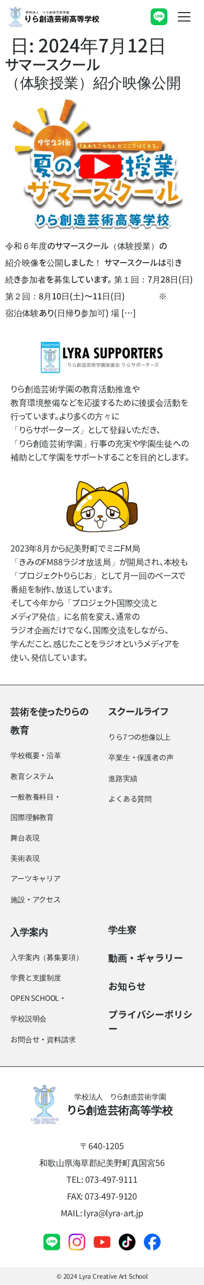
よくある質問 (130, 798)
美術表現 (24, 857)
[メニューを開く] (184, 16)
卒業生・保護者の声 (141, 757)
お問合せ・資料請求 (43, 1039)
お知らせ (126, 985)
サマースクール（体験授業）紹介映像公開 (93, 72)
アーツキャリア (35, 878)
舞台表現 (24, 837)
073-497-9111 (111, 1179)
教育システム (32, 776)
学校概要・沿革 (35, 755)
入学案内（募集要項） (46, 957)
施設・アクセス (35, 899)
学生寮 (122, 929)
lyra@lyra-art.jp (113, 1212)
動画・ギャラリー (145, 957)
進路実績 (122, 778)
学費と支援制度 (35, 977)
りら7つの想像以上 (139, 736)
